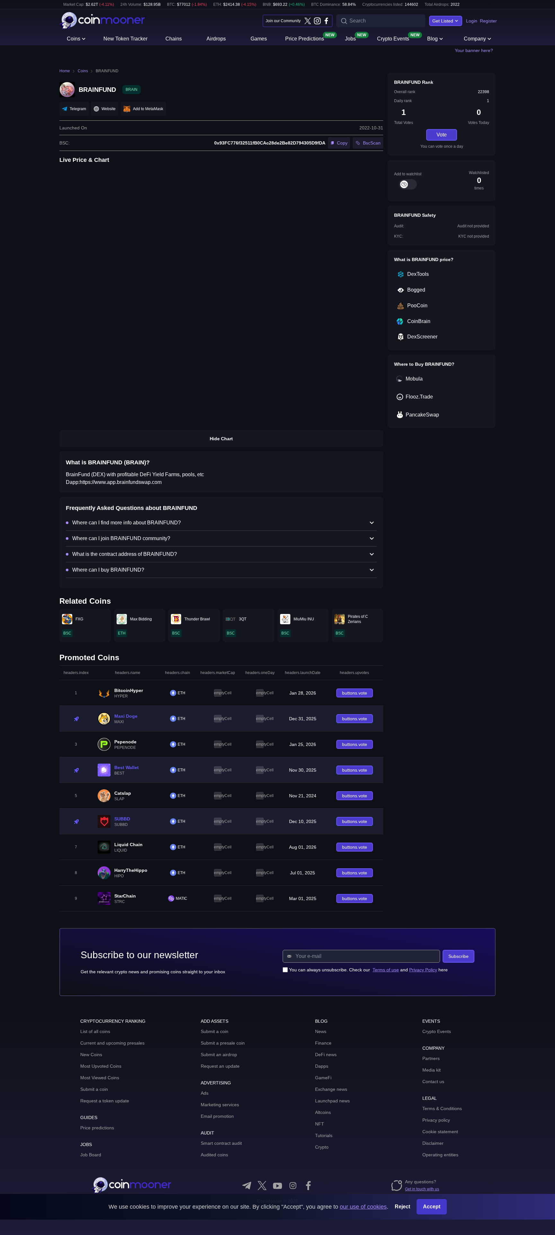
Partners (431, 1058)
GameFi (323, 1077)
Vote (441, 134)
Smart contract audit (221, 1143)
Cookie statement (440, 1131)
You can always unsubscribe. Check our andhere (368, 969)
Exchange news (331, 1089)
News (320, 1031)
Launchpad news (332, 1100)
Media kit (431, 1070)
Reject (402, 1206)
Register (488, 20)
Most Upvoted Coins (100, 1066)
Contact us (433, 1081)
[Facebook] (326, 21)
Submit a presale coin (223, 1043)
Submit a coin (94, 1089)
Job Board (90, 1154)
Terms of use (386, 969)
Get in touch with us (422, 1189)
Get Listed (442, 20)
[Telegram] (246, 1185)
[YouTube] (277, 1185)
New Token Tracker (125, 38)
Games (259, 38)
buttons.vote (354, 693)
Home (64, 71)
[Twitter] (307, 21)
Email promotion (217, 1116)
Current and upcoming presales (112, 1043)
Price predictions (97, 1127)
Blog (432, 38)
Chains (173, 38)
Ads (204, 1093)
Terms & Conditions (442, 1108)
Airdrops (216, 38)
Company (475, 38)
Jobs (350, 38)
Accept (431, 1206)
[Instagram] (317, 20)
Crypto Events (393, 38)
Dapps (321, 1066)
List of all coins (95, 1031)
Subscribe (458, 956)
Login (471, 20)
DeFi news (326, 1054)
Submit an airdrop (219, 1054)
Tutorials (323, 1135)
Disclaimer (433, 1143)
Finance (323, 1043)
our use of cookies (363, 1207)
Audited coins (214, 1154)
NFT (319, 1123)
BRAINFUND (107, 71)
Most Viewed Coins (99, 1077)
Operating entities (440, 1154)
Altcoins (323, 1112)
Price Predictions (304, 38)
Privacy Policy (423, 969)
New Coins (91, 1054)
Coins (73, 38)
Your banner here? (474, 50)
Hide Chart (221, 438)
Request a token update (104, 1100)
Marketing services (220, 1104)
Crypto (322, 1147)
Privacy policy (436, 1120)
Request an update (220, 1066)
